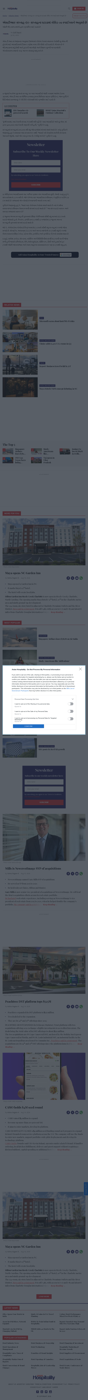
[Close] (81, 670)
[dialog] (44, 700)
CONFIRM (29, 726)
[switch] (70, 703)
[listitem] (44, 699)
